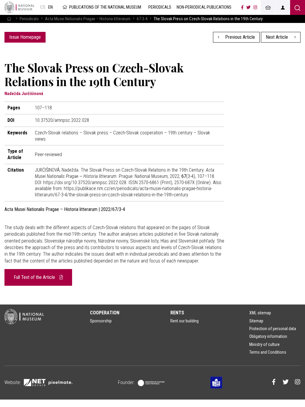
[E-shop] (267, 7)
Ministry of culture (264, 344)
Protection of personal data (272, 328)
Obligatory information (268, 336)
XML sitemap (260, 312)
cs (42, 7)
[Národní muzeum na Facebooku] (242, 7)
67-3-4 (142, 18)
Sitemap (256, 321)
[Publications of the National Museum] (19, 7)
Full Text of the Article (35, 277)
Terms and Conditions (267, 352)
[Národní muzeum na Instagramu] (255, 7)
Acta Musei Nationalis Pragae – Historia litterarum (87, 18)
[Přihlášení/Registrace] (282, 7)
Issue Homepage (25, 37)
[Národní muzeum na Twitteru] (248, 7)
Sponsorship (101, 321)
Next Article (277, 37)
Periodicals (29, 18)
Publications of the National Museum (105, 7)
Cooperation (104, 313)
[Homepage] (8, 18)
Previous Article (239, 37)
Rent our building (184, 321)
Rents (177, 313)
